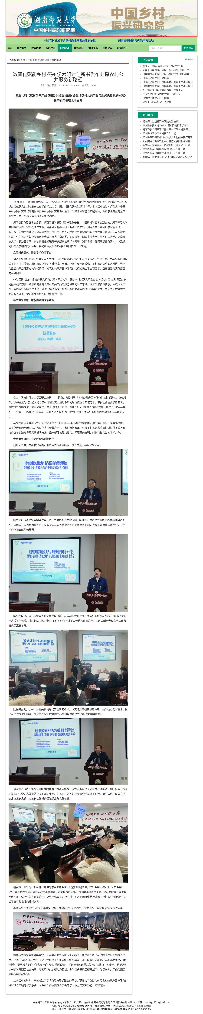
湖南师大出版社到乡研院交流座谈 (160, 121)
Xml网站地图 (144, 1005)
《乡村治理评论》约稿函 (156, 78)
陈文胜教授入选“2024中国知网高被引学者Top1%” (168, 125)
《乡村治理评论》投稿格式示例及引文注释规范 (168, 82)
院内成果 (36, 48)
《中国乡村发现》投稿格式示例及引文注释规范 (168, 86)
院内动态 (64, 48)
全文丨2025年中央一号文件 (157, 102)
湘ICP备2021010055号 (124, 1005)
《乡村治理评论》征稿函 (156, 98)
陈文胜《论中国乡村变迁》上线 (159, 133)
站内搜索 (188, 48)
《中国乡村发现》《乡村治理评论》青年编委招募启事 (171, 74)
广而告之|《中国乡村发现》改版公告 (162, 94)
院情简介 (122, 48)
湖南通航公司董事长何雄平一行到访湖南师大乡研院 (170, 129)
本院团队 (79, 48)
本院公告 (22, 48)
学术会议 (107, 48)
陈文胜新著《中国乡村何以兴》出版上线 (164, 149)
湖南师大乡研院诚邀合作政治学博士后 (163, 90)
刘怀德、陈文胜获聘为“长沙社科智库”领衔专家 (167, 157)
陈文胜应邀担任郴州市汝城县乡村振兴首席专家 (168, 137)
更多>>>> (189, 59)
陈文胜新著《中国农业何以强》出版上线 (164, 153)
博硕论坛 (93, 48)
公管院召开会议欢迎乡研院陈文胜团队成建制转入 (169, 141)
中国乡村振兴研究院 (38, 60)
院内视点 (50, 48)
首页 (10, 48)
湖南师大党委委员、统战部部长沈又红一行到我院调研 (171, 145)
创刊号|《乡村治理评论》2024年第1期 (163, 66)
